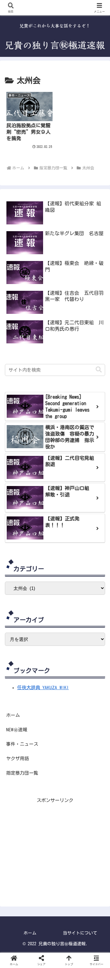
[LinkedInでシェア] (91, 762)
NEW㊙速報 (16, 729)
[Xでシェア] (10, 762)
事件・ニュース (22, 744)
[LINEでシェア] (73, 762)
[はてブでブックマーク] (55, 762)
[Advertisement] (55, 842)
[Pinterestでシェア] (82, 762)
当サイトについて (80, 933)
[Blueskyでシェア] (28, 762)
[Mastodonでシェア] (19, 762)
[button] (98, 369)
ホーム (13, 715)
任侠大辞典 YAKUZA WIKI (43, 687)
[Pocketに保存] (64, 762)
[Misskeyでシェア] (37, 762)
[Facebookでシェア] (46, 762)
